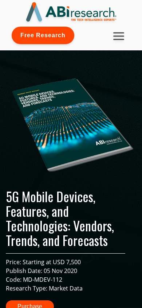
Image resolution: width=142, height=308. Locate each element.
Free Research (43, 35)
